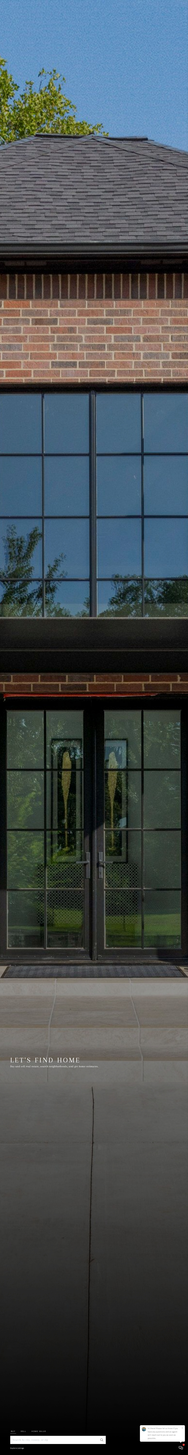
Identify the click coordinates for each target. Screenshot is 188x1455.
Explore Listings (17, 1448)
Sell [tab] (23, 1431)
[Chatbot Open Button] (181, 1448)
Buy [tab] (13, 1431)
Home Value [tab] (39, 1431)
